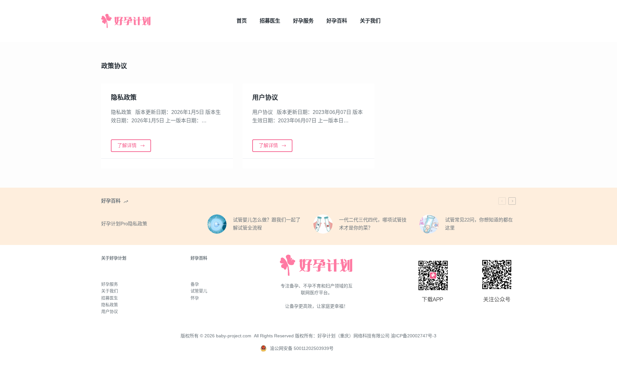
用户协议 (265, 97)
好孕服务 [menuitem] (303, 20)
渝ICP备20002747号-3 (413, 335)
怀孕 (195, 298)
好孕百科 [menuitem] (336, 20)
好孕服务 (109, 284)
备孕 (195, 284)
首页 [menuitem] (242, 20)
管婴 (199, 290)
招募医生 (109, 298)
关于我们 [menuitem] (370, 20)
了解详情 (127, 145)
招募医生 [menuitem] (270, 20)
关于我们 (109, 290)
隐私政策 (124, 97)
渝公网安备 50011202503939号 (302, 348)
